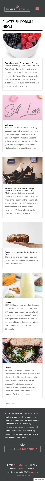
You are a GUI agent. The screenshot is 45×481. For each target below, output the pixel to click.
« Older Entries (9, 404)
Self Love (9, 125)
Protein (8, 368)
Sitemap (22, 469)
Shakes (8, 302)
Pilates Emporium (21, 465)
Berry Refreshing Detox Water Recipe (21, 63)
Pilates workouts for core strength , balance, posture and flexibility (20, 189)
